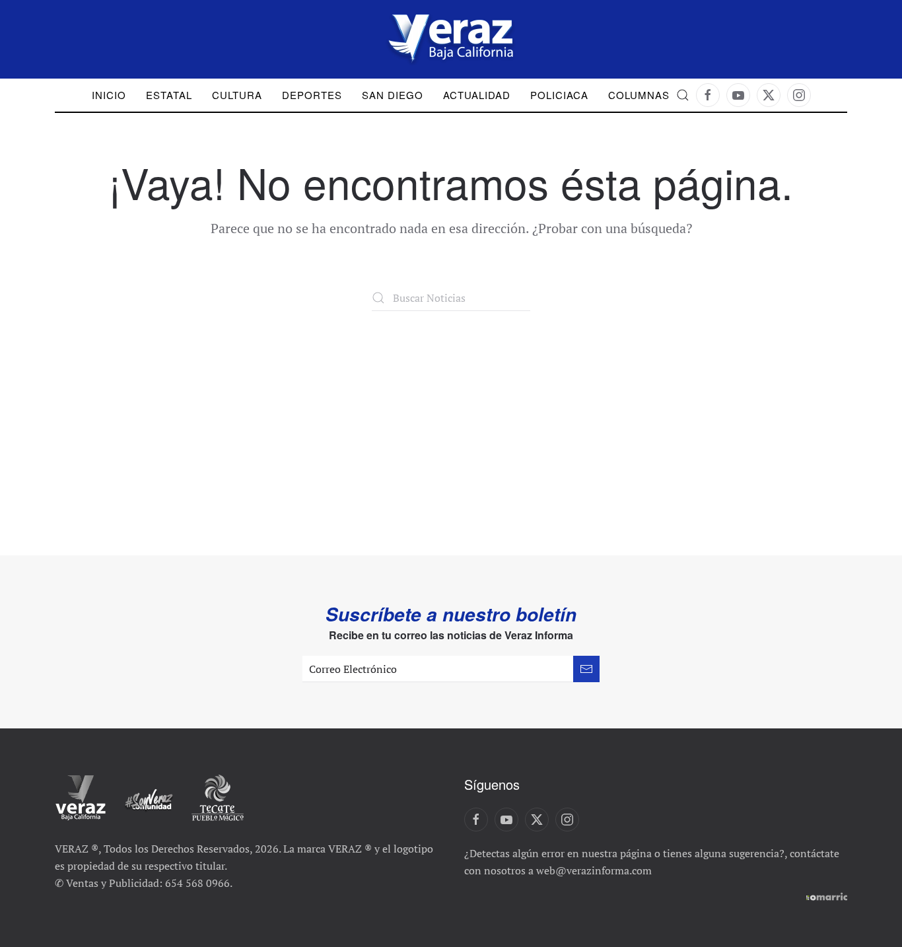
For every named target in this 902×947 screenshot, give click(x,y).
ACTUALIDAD (476, 95)
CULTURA (237, 95)
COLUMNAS (639, 95)
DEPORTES (312, 95)
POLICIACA (559, 95)
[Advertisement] (451, 410)
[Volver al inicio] (451, 39)
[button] (682, 95)
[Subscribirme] (586, 669)
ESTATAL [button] (169, 95)
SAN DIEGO (392, 95)
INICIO (109, 95)
